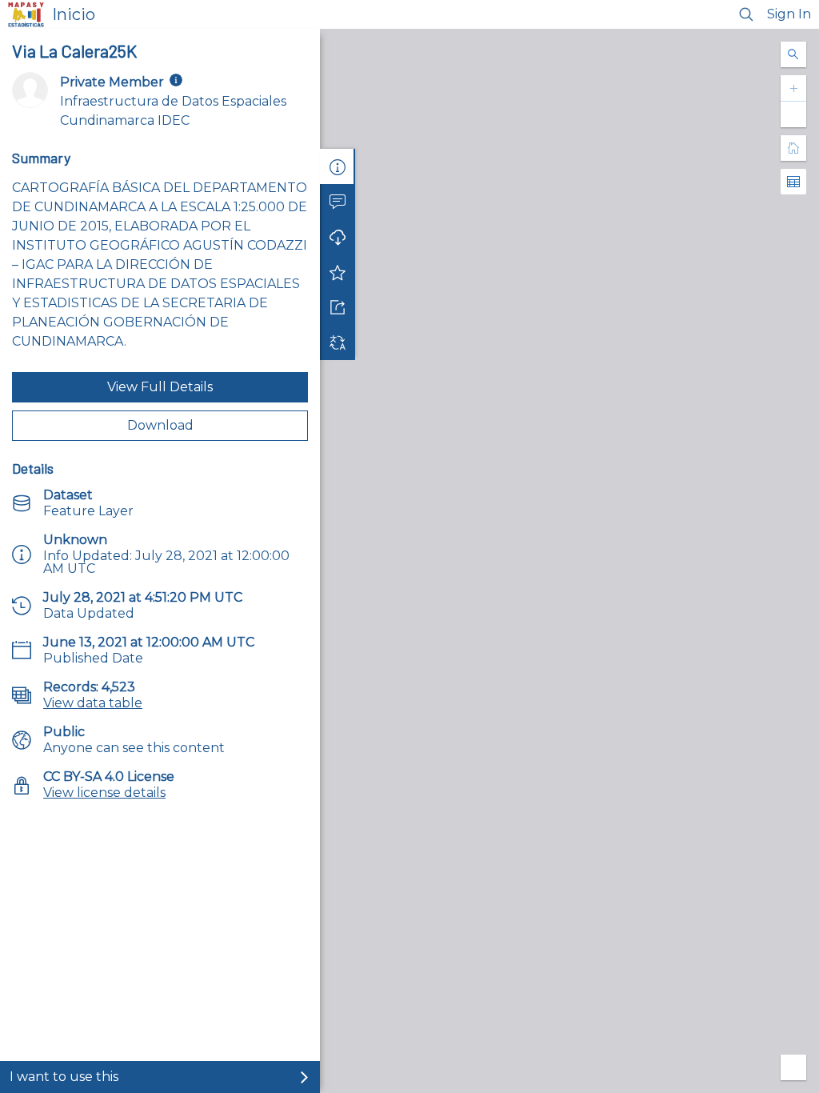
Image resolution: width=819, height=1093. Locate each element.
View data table (92, 703)
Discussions (337, 201)
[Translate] (337, 342)
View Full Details (160, 386)
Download (160, 425)
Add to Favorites (337, 272)
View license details (104, 792)
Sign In (789, 14)
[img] (176, 80)
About (337, 166)
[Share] (337, 307)
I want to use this (64, 1076)
